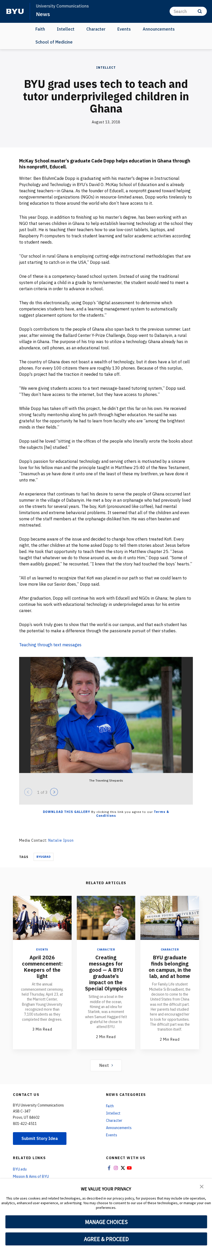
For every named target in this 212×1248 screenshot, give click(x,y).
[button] (201, 1186)
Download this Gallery (66, 812)
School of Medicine (54, 42)
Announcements (159, 29)
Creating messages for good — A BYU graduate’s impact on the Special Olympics (106, 973)
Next (104, 1065)
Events (124, 29)
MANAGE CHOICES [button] (106, 1221)
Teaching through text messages (50, 644)
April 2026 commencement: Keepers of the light (42, 967)
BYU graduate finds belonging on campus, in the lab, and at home (170, 967)
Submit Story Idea (39, 1138)
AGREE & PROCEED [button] (106, 1239)
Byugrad (43, 857)
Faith (40, 29)
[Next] (54, 792)
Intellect (65, 29)
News (43, 14)
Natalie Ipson (61, 840)
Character (95, 29)
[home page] (15, 11)
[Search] (199, 11)
